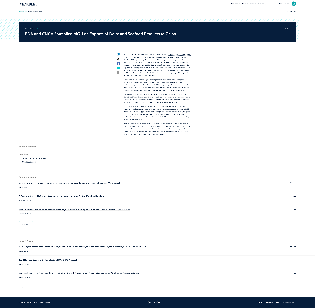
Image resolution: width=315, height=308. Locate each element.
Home (20, 11)
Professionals (235, 4)
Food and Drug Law (29, 161)
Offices (280, 3)
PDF (295, 11)
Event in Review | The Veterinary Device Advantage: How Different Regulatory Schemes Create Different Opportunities (74, 209)
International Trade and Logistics (34, 158)
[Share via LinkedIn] (118, 54)
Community (262, 4)
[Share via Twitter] (118, 58)
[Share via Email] (118, 68)
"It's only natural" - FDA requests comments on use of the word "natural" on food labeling (61, 196)
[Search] (294, 3)
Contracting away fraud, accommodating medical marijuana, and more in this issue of (69, 183)
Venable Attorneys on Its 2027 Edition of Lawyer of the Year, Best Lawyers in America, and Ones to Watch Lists (82, 246)
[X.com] (155, 302)
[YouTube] (159, 302)
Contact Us (261, 302)
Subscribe (22, 302)
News (41, 302)
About (273, 3)
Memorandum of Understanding (179, 54)
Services (245, 4)
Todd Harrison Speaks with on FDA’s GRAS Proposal (48, 260)
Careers (286, 3)
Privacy (277, 302)
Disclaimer (269, 302)
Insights (253, 4)
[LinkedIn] (150, 302)
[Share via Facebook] (118, 63)
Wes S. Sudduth (39, 29)
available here (137, 117)
